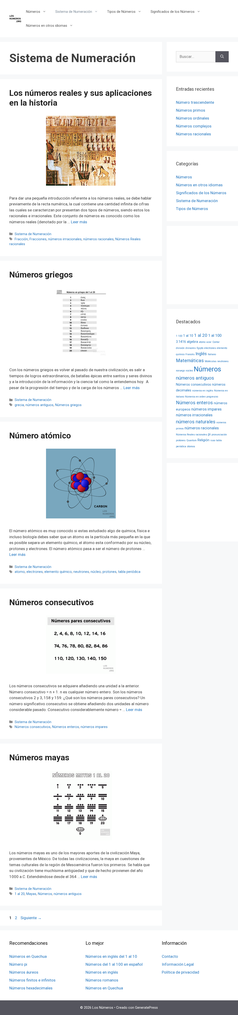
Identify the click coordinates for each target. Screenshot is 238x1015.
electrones (34, 572)
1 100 (179, 335)
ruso (212, 440)
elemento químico (58, 572)
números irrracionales (65, 239)
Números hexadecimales (31, 988)
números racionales (98, 239)
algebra (192, 342)
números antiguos (39, 405)
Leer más (79, 222)
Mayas (31, 894)
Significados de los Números (173, 12)
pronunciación (219, 434)
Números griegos (41, 275)
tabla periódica (129, 572)
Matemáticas (190, 360)
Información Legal (178, 964)
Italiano (212, 354)
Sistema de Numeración (73, 12)
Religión (203, 440)
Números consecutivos (51, 602)
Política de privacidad (180, 972)
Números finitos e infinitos (32, 980)
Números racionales (193, 134)
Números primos (190, 110)
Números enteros (65, 727)
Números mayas (39, 757)
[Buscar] (222, 56)
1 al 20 (20, 894)
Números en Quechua (28, 956)
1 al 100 (214, 335)
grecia (19, 405)
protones (109, 572)
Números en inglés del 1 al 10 (111, 956)
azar (209, 342)
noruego (180, 370)
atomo (20, 572)
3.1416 (181, 342)
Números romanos (102, 980)
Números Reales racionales (191, 434)
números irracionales (194, 415)
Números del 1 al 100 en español (114, 964)
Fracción (21, 239)
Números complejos (194, 126)
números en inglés (202, 390)
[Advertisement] (207, 264)
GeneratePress (146, 1007)
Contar (216, 342)
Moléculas (210, 361)
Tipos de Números (121, 12)
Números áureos (23, 972)
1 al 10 (188, 335)
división (180, 348)
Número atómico (40, 436)
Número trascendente (195, 102)
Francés (190, 354)
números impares (94, 727)
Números (33, 12)
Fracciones (38, 239)
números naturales (195, 421)
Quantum (191, 440)
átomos (191, 446)
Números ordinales (192, 118)
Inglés (201, 353)
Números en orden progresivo (201, 396)
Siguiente (31, 917)
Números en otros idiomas (46, 25)
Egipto (200, 348)
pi (209, 434)
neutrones (81, 572)
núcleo (96, 572)
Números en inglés (102, 972)
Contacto (170, 956)
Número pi (18, 964)
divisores (190, 348)
